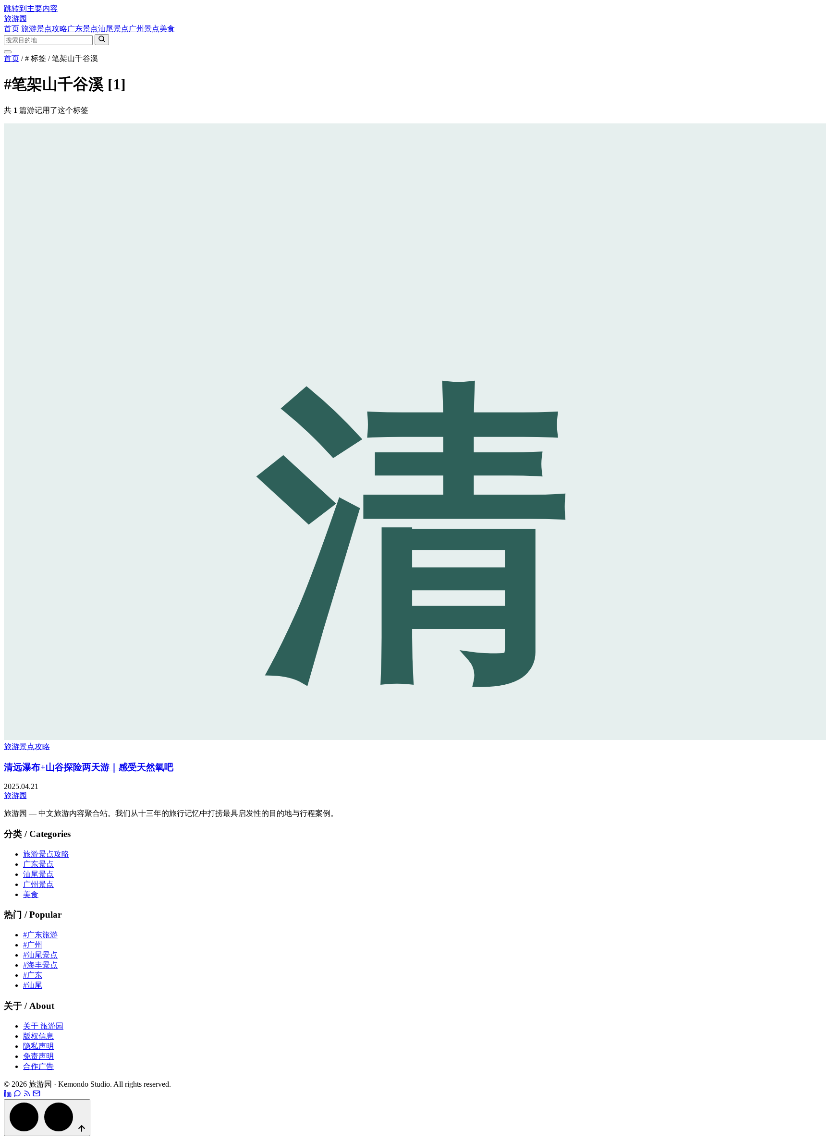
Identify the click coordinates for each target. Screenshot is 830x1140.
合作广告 (38, 1066)
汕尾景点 (113, 28)
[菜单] (8, 51)
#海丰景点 (40, 965)
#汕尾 (32, 985)
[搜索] (102, 39)
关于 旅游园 (43, 1026)
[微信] (18, 1095)
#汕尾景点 (40, 955)
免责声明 (38, 1056)
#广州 (32, 945)
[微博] (8, 1095)
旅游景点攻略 (44, 28)
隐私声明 (38, 1046)
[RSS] (28, 1095)
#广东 (32, 975)
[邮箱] (36, 1095)
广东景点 (82, 28)
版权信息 (38, 1036)
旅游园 (15, 18)
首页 (11, 28)
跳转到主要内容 (31, 8)
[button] (47, 1117)
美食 (167, 28)
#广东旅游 (40, 935)
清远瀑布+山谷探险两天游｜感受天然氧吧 (88, 767)
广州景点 (144, 28)
